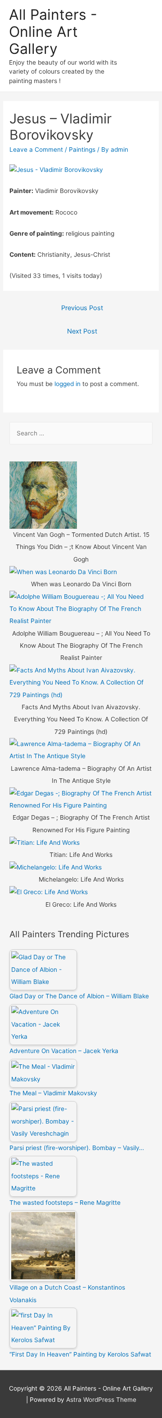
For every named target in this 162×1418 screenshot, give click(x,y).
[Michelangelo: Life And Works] (55, 866)
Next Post (82, 331)
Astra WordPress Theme (101, 1399)
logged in (67, 383)
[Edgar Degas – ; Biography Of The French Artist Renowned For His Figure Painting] (81, 799)
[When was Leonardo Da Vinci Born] (63, 571)
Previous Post (82, 308)
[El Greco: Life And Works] (48, 892)
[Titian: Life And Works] (44, 842)
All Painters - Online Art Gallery (53, 32)
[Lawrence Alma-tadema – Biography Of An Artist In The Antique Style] (81, 749)
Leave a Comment (36, 149)
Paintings (82, 149)
